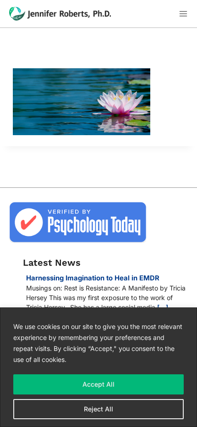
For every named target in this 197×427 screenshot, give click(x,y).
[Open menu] (183, 14)
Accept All (98, 384)
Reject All (98, 409)
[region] (98, 367)
